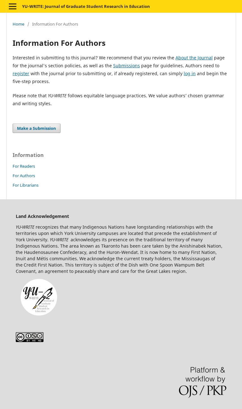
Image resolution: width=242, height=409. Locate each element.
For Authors (24, 175)
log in (190, 73)
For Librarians (25, 185)
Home (18, 24)
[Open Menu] (12, 6)
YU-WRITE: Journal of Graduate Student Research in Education (86, 6)
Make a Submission (36, 128)
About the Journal (194, 58)
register (21, 73)
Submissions (126, 66)
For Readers (24, 166)
